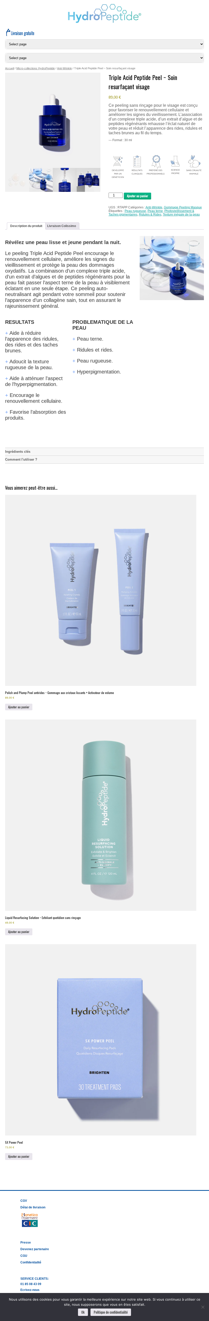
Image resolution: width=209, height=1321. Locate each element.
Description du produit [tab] (26, 226)
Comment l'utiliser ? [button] (21, 459)
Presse (25, 1242)
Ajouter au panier (137, 196)
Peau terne (155, 211)
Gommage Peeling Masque (183, 207)
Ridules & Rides (150, 214)
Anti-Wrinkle (64, 68)
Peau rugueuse (135, 211)
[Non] (202, 1307)
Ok (83, 1312)
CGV (23, 1201)
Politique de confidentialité (111, 1312)
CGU (23, 1256)
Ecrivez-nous (30, 1290)
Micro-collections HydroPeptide (35, 68)
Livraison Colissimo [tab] (61, 226)
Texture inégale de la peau (181, 214)
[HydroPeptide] (104, 22)
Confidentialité (30, 1262)
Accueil (9, 68)
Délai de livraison (32, 1207)
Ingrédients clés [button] (17, 451)
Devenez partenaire (34, 1249)
